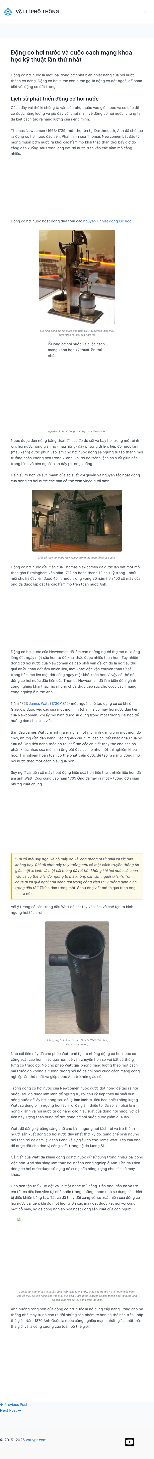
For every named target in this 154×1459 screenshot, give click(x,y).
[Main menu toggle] (145, 11)
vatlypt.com (36, 1440)
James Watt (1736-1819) (49, 703)
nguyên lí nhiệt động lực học (107, 221)
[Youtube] (130, 1442)
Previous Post (13, 1404)
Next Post (10, 1410)
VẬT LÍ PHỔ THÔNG (37, 11)
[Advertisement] (77, 190)
